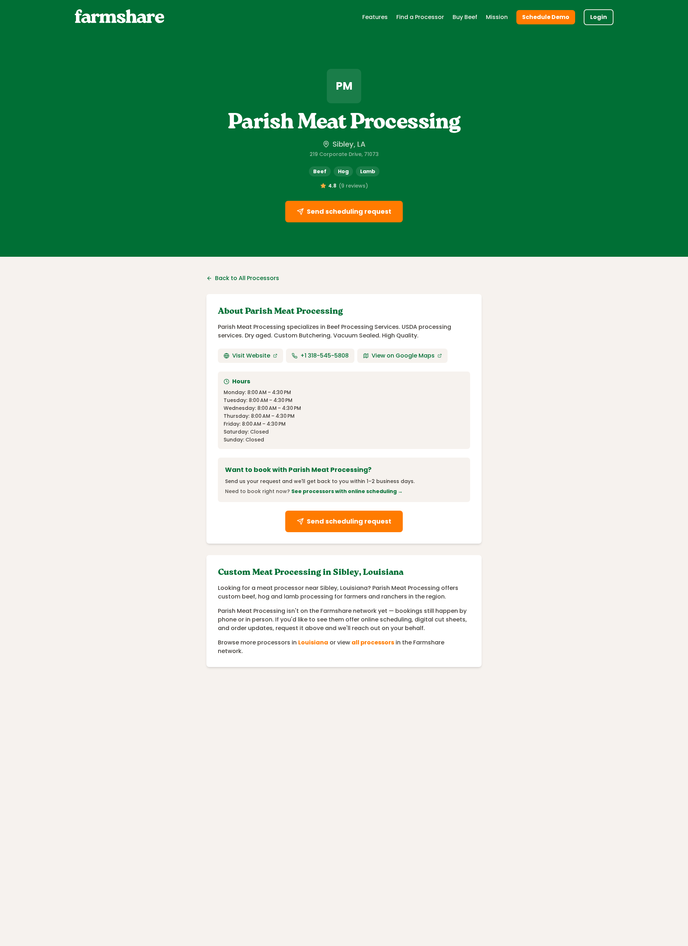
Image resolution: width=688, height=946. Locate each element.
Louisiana (313, 642)
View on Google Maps (403, 355)
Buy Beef (465, 17)
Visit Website (251, 355)
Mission (497, 17)
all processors (373, 642)
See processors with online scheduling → (347, 491)
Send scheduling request (349, 211)
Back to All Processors (247, 278)
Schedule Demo (545, 17)
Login (598, 17)
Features (375, 17)
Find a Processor (420, 17)
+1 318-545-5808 (324, 355)
